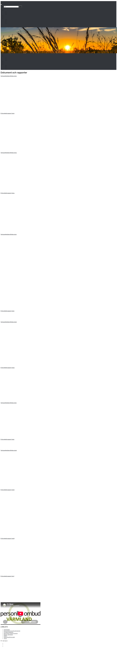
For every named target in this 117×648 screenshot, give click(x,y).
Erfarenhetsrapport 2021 (7, 439)
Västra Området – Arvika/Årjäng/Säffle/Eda (18, 22)
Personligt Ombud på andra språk (15, 11)
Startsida (6, 9)
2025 (15, 76)
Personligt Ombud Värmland (8, 1)
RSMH (5, 636)
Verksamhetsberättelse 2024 (9, 152)
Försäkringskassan (8, 632)
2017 (13, 576)
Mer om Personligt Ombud (11, 10)
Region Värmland (8, 634)
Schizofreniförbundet (9, 637)
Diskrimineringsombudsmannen (12, 631)
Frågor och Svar (8, 17)
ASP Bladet (7, 629)
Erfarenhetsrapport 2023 (7, 311)
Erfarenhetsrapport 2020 (7, 489)
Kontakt (6, 18)
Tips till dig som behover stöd (12, 15)
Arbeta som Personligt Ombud (15, 13)
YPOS (5, 638)
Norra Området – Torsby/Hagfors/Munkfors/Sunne (20, 19)
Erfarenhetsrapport (6, 576)
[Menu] (1, 4)
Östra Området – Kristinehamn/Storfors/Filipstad (19, 20)
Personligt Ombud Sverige (11, 633)
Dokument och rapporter (13, 14)
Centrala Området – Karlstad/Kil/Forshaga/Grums (20, 23)
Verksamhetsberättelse (7, 76)
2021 (15, 402)
